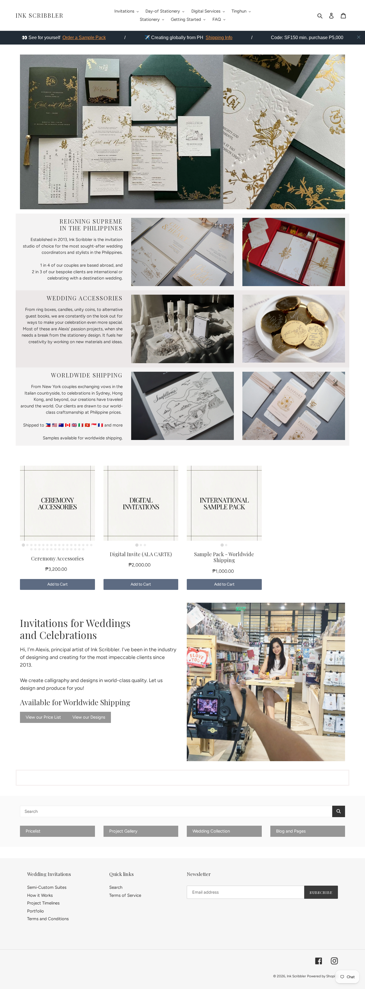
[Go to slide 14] (75, 545)
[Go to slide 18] (91, 545)
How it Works (40, 895)
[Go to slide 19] (31, 549)
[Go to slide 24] (51, 549)
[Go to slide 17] (87, 545)
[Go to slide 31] (79, 549)
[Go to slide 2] (27, 545)
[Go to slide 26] (59, 549)
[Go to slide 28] (67, 549)
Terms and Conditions (48, 918)
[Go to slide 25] (55, 549)
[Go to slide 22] (43, 549)
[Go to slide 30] (75, 549)
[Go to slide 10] (59, 545)
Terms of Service (125, 895)
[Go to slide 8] (51, 545)
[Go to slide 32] (83, 549)
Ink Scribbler (40, 15)
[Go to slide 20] (35, 549)
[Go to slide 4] (35, 545)
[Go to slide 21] (39, 549)
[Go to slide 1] (23, 544)
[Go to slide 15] (79, 545)
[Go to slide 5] (39, 545)
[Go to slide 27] (63, 549)
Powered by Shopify (322, 976)
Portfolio (35, 911)
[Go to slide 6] (43, 545)
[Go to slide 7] (47, 545)
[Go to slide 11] (63, 545)
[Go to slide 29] (71, 549)
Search (115, 887)
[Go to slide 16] (83, 545)
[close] (359, 37)
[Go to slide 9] (55, 545)
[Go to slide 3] (31, 545)
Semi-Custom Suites (46, 887)
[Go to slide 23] (47, 549)
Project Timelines (43, 903)
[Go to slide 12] (67, 545)
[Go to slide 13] (71, 545)
